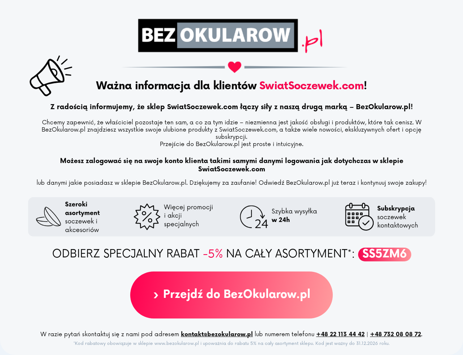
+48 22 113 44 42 (340, 334)
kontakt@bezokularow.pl (217, 334)
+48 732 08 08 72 (395, 334)
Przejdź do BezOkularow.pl (231, 295)
